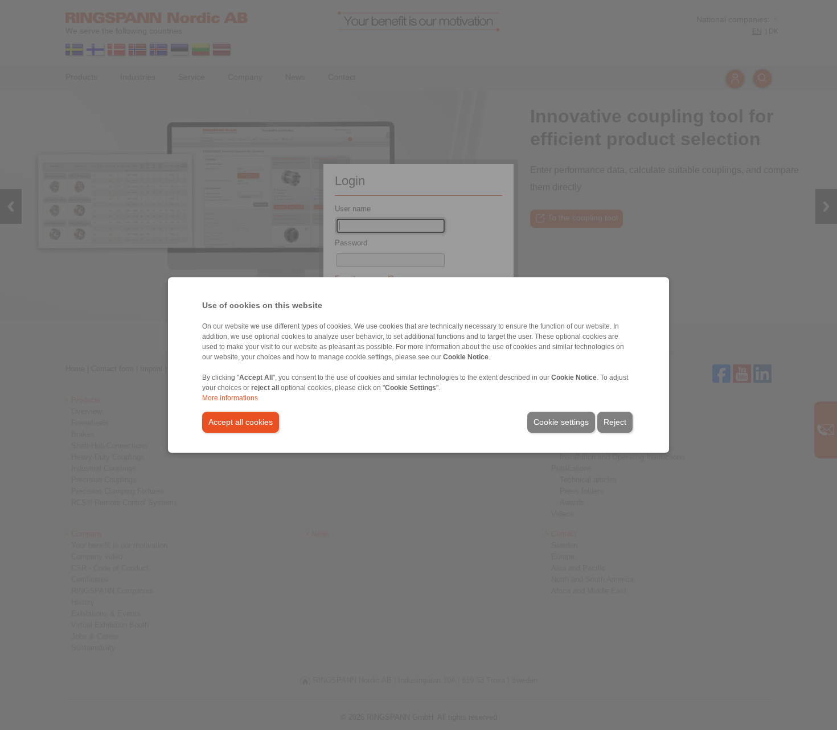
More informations (230, 398)
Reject (615, 421)
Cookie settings (561, 421)
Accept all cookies (240, 421)
